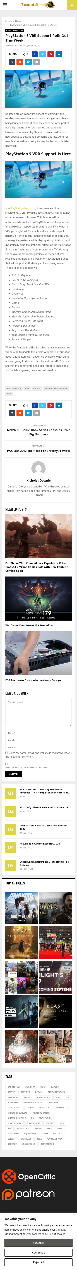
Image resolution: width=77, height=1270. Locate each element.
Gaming (27, 1097)
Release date (23, 1129)
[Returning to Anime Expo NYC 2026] (55, 943)
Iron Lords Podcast (33, 1103)
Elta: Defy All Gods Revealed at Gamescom (44, 807)
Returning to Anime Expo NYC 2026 (40, 844)
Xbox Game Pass (54, 1139)
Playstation (18, 31)
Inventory (13, 1103)
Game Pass (13, 1097)
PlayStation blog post (22, 208)
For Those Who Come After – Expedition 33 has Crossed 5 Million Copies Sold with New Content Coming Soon (36, 567)
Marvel (30, 1108)
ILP (67, 1097)
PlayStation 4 (14, 1123)
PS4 (62, 1123)
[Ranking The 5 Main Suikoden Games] (55, 1047)
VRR (9, 394)
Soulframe (13, 1134)
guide (58, 1097)
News (8, 31)
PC (32, 1118)
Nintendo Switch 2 (17, 1118)
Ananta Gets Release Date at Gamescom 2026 (43, 827)
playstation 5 (14, 388)
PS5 (27, 388)
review (38, 1129)
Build (43, 1087)
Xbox (39, 1139)
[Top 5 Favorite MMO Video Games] (21, 978)
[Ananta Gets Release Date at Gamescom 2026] (21, 908)
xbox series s (28, 1144)
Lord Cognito (14, 1108)
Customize (38, 1252)
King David (54, 1103)
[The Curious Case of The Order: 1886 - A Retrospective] (55, 908)
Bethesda (30, 1087)
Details (39, 1092)
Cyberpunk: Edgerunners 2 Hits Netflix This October (44, 863)
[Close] (74, 1215)
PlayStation (45, 1118)
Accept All (38, 1243)
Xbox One (12, 1144)
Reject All (38, 1262)
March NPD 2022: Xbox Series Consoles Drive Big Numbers (38, 432)
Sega (49, 1129)
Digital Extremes (56, 1092)
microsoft (44, 1108)
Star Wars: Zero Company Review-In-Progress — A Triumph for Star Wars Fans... (45, 791)
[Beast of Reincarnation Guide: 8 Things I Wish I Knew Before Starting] (55, 1012)
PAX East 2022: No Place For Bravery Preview (38, 451)
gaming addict (43, 1097)
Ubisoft (12, 1139)
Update (36, 388)
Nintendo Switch (41, 1113)
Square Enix (30, 1134)
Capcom (55, 1087)
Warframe (26, 1139)
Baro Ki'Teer (14, 1087)
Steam (44, 1134)
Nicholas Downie (16, 45)
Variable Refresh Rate (56, 388)
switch (56, 1134)
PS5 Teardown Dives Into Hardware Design (33, 680)
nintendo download (18, 1113)
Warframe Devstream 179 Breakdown (29, 625)
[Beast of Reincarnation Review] (21, 943)
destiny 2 (25, 1092)
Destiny (11, 1092)
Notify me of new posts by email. (28, 767)
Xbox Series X (47, 1144)
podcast (50, 1123)
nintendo (60, 1108)
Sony (59, 1129)
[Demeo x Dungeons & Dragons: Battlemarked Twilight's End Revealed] (55, 978)
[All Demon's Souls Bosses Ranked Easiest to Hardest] (21, 1047)
